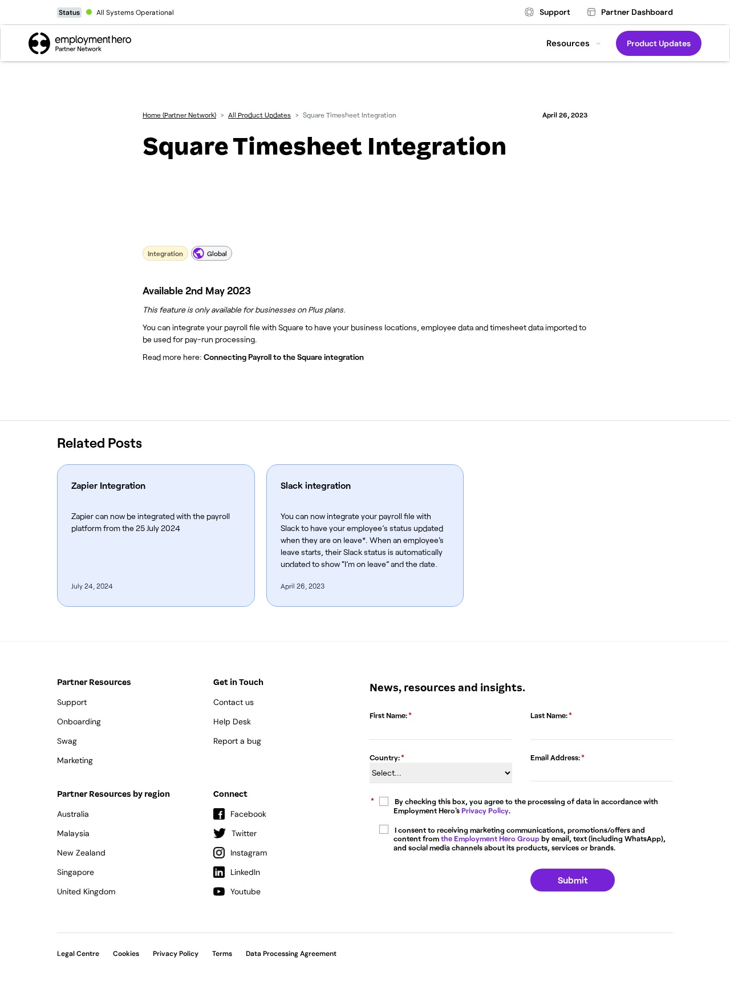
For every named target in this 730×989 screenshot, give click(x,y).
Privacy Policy (485, 810)
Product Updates (659, 43)
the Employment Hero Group (490, 838)
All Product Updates (259, 115)
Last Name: (548, 715)
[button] (574, 43)
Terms (222, 953)
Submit (572, 879)
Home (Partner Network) (179, 115)
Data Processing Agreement (291, 953)
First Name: (388, 715)
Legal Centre (78, 953)
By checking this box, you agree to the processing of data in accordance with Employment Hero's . (526, 806)
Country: (385, 757)
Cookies (126, 953)
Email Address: (555, 757)
